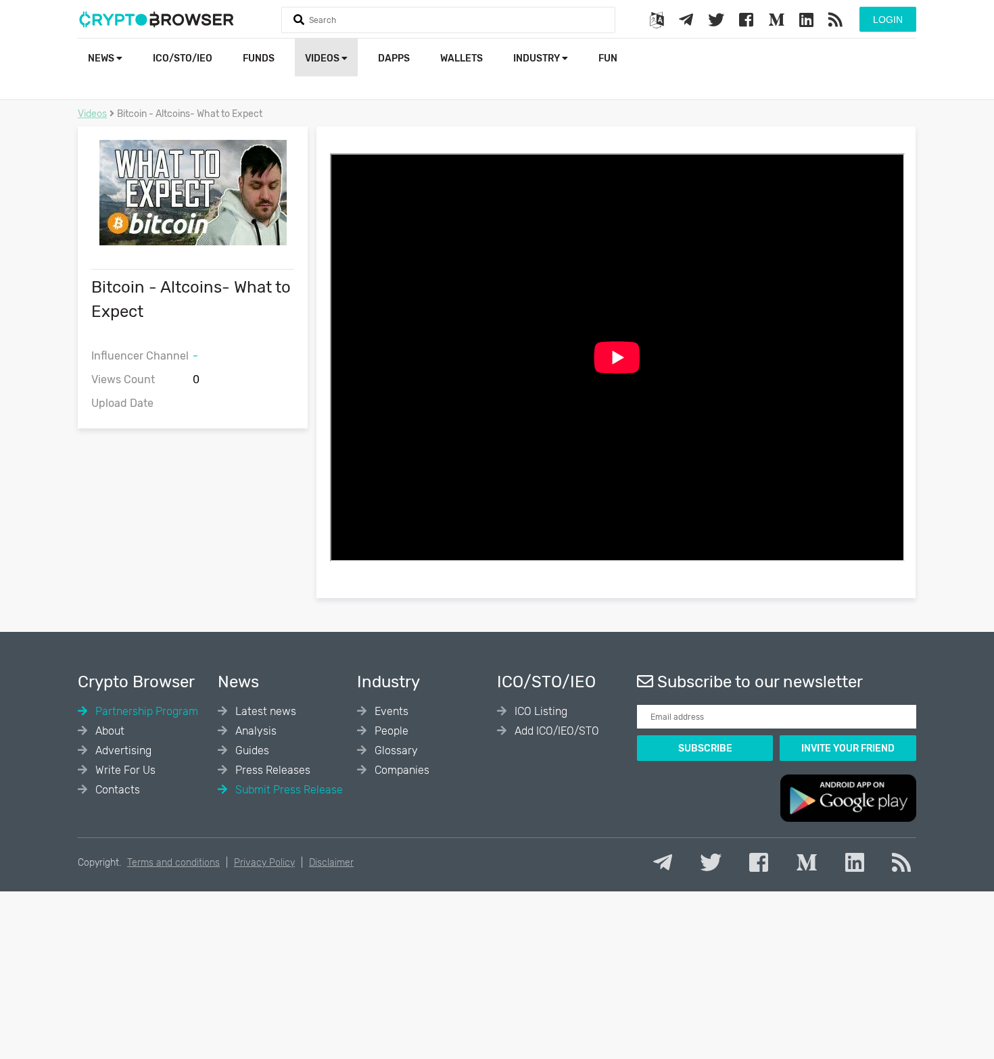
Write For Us (124, 770)
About (108, 730)
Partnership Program (145, 711)
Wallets (461, 58)
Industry (537, 58)
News (102, 58)
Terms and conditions (173, 862)
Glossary (395, 750)
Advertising (122, 750)
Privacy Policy (264, 862)
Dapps (394, 58)
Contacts (116, 789)
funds (259, 58)
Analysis (255, 730)
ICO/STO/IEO (182, 58)
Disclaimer (331, 862)
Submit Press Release (288, 789)
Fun (607, 58)
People (390, 730)
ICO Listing (539, 711)
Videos (323, 58)
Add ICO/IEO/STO (555, 730)
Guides (251, 750)
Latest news (264, 711)
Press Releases (271, 770)
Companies (400, 770)
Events (390, 711)
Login (888, 19)
